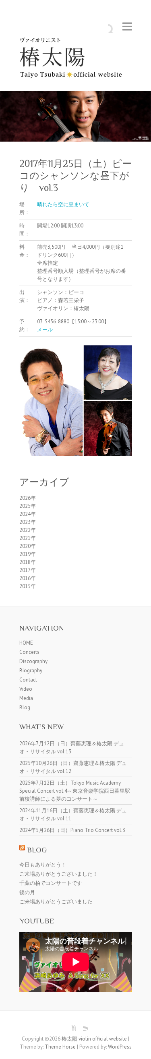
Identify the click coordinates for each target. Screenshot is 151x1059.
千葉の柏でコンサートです (50, 883)
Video (25, 689)
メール (45, 329)
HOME (26, 642)
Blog (24, 707)
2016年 (27, 578)
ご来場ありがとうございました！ (58, 873)
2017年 (27, 570)
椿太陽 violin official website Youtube (70, 1025)
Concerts (29, 652)
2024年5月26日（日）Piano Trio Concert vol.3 (72, 830)
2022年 (27, 530)
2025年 (27, 506)
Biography (30, 670)
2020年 (27, 546)
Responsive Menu (127, 26)
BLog (37, 850)
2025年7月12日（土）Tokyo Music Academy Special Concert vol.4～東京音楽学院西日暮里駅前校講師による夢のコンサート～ (74, 790)
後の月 (27, 892)
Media (26, 698)
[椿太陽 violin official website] (75, 60)
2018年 (27, 562)
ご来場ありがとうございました (56, 901)
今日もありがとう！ (42, 864)
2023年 (27, 522)
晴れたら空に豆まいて (63, 204)
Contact (28, 679)
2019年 (27, 554)
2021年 (27, 538)
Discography (33, 661)
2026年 (27, 498)
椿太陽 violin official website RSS (82, 1025)
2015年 (27, 586)
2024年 (27, 514)
